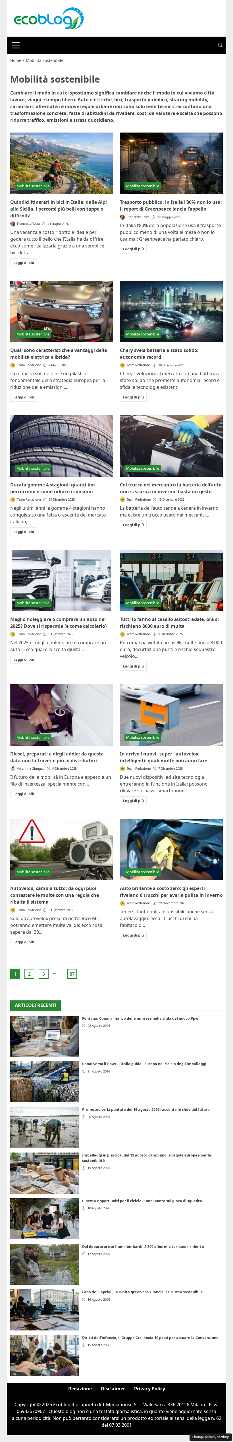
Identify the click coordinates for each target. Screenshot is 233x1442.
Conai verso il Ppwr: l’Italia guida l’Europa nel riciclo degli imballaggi (144, 1063)
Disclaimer (113, 1389)
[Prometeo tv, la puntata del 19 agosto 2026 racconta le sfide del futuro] (44, 1127)
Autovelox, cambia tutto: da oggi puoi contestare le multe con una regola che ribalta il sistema (54, 895)
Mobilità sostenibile (32, 185)
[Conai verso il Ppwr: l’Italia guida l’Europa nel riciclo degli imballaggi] (44, 1081)
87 (72, 974)
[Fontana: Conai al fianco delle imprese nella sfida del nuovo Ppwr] (44, 1036)
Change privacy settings (211, 1437)
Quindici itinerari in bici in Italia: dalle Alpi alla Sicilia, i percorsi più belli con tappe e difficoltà (58, 209)
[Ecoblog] (48, 18)
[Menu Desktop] (16, 45)
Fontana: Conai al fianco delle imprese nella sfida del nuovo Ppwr (141, 1018)
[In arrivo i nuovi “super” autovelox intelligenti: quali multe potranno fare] (171, 715)
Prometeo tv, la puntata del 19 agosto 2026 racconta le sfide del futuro (146, 1109)
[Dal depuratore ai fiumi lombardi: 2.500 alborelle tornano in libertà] (44, 1264)
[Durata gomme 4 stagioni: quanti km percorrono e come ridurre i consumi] (61, 446)
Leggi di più (23, 262)
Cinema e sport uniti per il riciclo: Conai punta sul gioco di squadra (142, 1200)
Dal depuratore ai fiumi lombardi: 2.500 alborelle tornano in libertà (143, 1246)
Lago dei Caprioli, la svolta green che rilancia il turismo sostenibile (142, 1291)
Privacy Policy (149, 1389)
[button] (220, 45)
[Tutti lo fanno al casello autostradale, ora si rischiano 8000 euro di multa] (171, 580)
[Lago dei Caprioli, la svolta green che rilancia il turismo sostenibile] (44, 1309)
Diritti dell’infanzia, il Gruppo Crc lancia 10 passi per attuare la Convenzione (150, 1337)
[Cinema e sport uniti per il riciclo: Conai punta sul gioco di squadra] (44, 1218)
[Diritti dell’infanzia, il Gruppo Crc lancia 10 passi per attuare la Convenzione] (44, 1355)
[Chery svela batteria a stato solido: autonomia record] (171, 311)
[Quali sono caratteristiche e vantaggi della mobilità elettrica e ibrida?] (61, 311)
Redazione (80, 1389)
